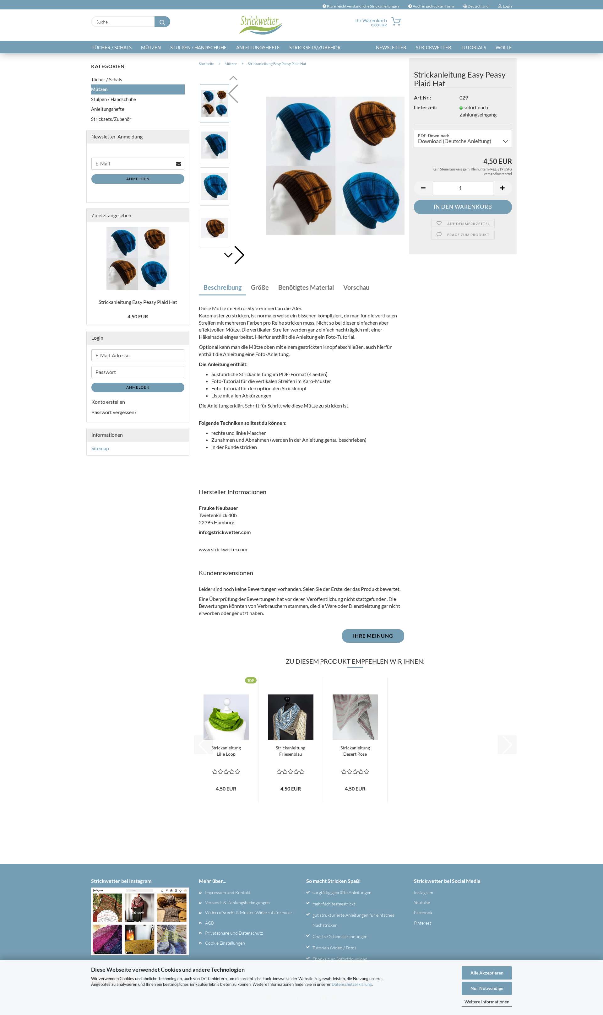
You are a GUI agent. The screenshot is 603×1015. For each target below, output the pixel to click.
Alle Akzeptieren (486, 972)
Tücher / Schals (112, 47)
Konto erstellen (108, 402)
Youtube (422, 902)
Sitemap (100, 448)
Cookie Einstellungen (225, 943)
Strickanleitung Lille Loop (226, 751)
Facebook (423, 912)
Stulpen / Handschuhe (198, 47)
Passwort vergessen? (113, 412)
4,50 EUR (138, 316)
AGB (209, 923)
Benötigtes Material (306, 287)
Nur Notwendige (486, 988)
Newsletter (391, 47)
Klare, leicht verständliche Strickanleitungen (362, 6)
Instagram (423, 892)
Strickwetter (433, 47)
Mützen (151, 47)
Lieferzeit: (425, 107)
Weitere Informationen (486, 1001)
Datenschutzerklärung (352, 984)
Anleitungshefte (258, 47)
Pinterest (422, 923)
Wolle (504, 47)
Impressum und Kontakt (228, 892)
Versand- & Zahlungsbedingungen (237, 902)
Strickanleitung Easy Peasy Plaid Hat (138, 302)
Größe (260, 287)
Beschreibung (223, 287)
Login (507, 6)
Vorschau (356, 287)
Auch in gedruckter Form (433, 6)
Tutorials (473, 47)
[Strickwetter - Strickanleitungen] (261, 25)
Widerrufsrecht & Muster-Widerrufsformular (248, 912)
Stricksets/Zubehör (315, 47)
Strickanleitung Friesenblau (290, 751)
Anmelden (137, 178)
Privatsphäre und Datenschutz (234, 933)
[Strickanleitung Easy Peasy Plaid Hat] (335, 165)
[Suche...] (162, 21)
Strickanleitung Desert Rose (355, 751)
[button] (233, 255)
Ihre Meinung (373, 636)
